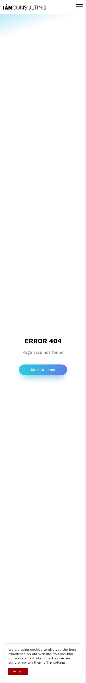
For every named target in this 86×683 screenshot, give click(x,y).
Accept (18, 671)
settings (59, 662)
